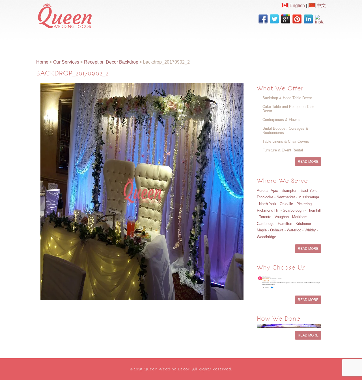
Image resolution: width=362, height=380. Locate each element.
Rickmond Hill (268, 210)
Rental (188, 41)
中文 (321, 5)
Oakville (286, 204)
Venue (243, 41)
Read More (308, 162)
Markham (299, 217)
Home (49, 41)
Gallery (139, 41)
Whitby (310, 230)
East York (309, 190)
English (296, 5)
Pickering (304, 204)
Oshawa (276, 230)
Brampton (289, 190)
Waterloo (294, 230)
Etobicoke (265, 197)
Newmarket (286, 197)
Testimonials (273, 41)
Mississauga (308, 197)
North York (267, 204)
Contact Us (309, 41)
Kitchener (303, 224)
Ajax (274, 190)
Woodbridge (266, 237)
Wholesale (216, 41)
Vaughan (282, 217)
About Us (75, 41)
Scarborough (293, 210)
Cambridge (265, 224)
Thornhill (314, 210)
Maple (262, 230)
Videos (164, 41)
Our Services (109, 41)
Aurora (262, 190)
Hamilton (285, 224)
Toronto (265, 217)
